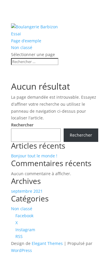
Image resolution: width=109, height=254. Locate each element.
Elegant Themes (47, 243)
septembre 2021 (27, 191)
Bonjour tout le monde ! (34, 156)
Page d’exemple (26, 41)
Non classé (21, 47)
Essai (16, 33)
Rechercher (22, 125)
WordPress (21, 250)
